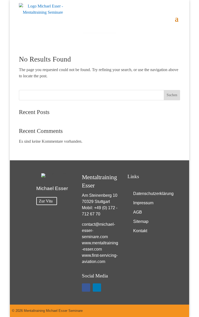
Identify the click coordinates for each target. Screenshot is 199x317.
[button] (177, 18)
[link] (41, 18)
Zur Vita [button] (46, 201)
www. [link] (87, 243)
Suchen (172, 95)
